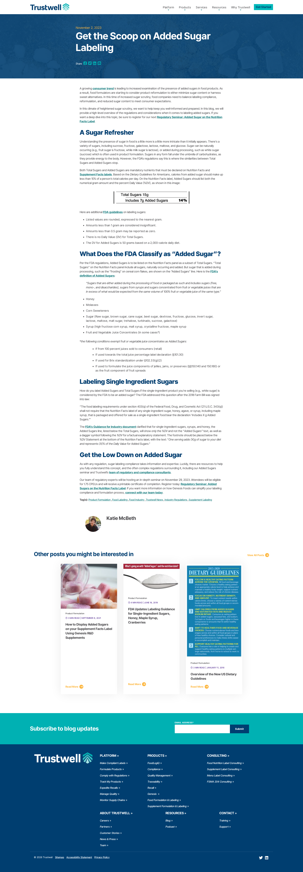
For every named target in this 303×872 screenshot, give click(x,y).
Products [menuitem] (185, 7)
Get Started (263, 7)
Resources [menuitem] (219, 7)
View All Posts (255, 555)
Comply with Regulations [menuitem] (113, 775)
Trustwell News (154, 499)
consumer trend (103, 88)
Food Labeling (120, 499)
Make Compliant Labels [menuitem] (112, 763)
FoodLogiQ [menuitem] (154, 763)
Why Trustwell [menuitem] (240, 7)
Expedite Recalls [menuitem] (109, 787)
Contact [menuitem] (226, 813)
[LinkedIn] (94, 63)
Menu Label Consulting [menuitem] (219, 775)
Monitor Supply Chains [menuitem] (112, 800)
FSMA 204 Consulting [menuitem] (219, 781)
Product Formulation (100, 499)
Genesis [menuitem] (152, 793)
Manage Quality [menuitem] (108, 793)
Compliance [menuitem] (154, 769)
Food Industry (136, 499)
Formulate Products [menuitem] (111, 769)
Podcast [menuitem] (170, 826)
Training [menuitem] (223, 820)
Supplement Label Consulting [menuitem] (223, 769)
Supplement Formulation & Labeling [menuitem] (167, 806)
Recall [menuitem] (151, 787)
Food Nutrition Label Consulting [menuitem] (224, 763)
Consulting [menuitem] (217, 756)
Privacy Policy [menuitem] (102, 857)
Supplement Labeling (200, 499)
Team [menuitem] (103, 845)
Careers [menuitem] (104, 820)
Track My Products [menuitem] (110, 781)
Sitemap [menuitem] (59, 857)
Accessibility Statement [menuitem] (79, 857)
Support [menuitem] (224, 826)
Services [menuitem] (201, 7)
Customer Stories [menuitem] (109, 833)
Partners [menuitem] (105, 826)
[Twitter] (90, 63)
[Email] (99, 63)
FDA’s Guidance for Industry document (110, 426)
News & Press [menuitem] (108, 839)
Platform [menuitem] (168, 7)
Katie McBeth (121, 518)
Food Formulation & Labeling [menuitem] (163, 800)
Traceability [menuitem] (154, 781)
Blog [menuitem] (168, 820)
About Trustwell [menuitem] (115, 813)
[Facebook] (85, 63)
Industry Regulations (176, 499)
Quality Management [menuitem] (159, 775)
